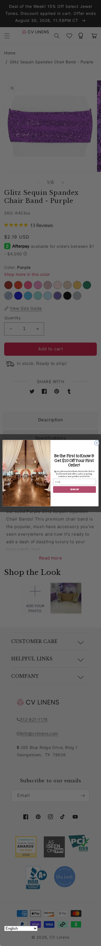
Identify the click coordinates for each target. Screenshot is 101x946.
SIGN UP (74, 489)
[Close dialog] (96, 442)
